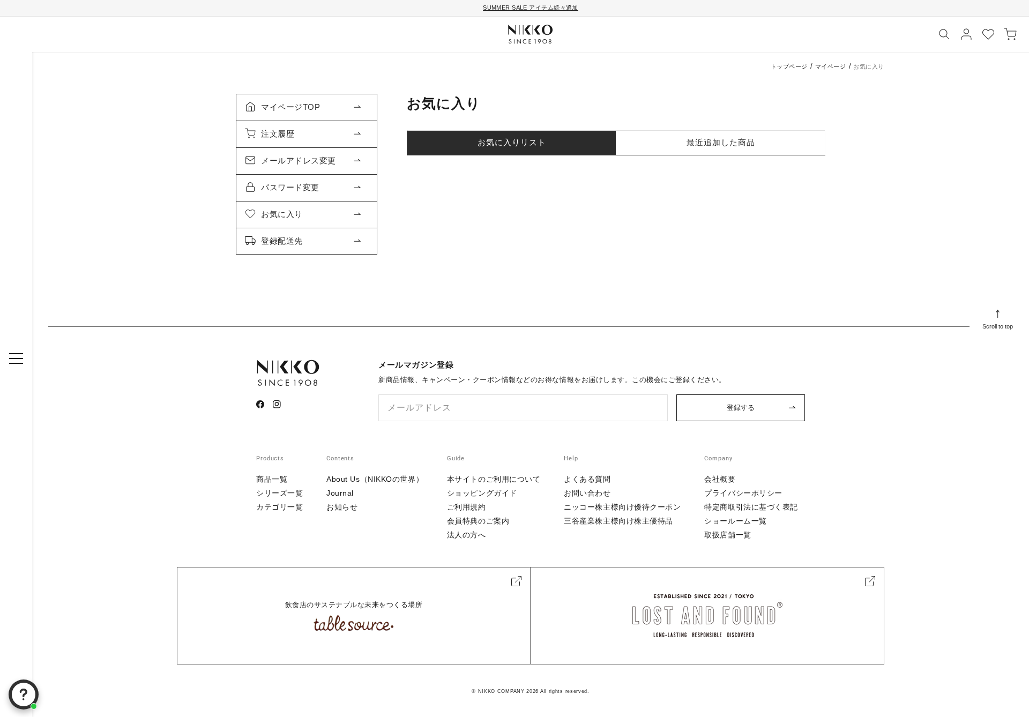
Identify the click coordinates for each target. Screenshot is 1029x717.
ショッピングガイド (482, 493)
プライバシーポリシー (743, 493)
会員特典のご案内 (478, 521)
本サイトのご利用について (494, 479)
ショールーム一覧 (735, 521)
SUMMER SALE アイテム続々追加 (530, 7)
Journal (340, 493)
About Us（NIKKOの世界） (374, 479)
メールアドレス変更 (298, 160)
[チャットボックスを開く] (24, 694)
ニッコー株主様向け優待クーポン (622, 507)
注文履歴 (277, 133)
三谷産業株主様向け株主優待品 (618, 521)
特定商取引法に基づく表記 (751, 507)
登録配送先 (282, 240)
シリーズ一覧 (279, 493)
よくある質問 (587, 479)
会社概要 (719, 479)
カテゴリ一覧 (279, 507)
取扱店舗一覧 (727, 535)
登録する (741, 408)
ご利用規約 (466, 507)
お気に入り (282, 214)
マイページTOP (290, 106)
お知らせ (341, 507)
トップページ (789, 66)
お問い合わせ (587, 493)
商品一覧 (271, 479)
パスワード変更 (290, 187)
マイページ (830, 66)
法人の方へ (466, 535)
